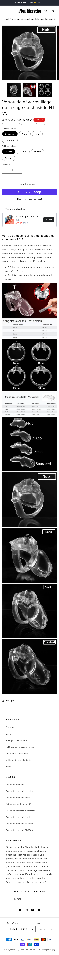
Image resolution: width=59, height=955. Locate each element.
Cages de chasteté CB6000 (19, 830)
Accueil (5, 19)
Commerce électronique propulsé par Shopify (37, 950)
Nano (24, 134)
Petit (37, 134)
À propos (10, 727)
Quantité (6, 164)
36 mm (8, 152)
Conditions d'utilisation (17, 753)
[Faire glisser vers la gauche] (3, 90)
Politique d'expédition (16, 740)
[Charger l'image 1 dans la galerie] (14, 90)
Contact (9, 734)
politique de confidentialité (19, 760)
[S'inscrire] (44, 899)
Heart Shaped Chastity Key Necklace (28, 216)
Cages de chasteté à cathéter (20, 811)
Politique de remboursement (20, 747)
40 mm (23, 152)
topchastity (14, 950)
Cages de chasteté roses (18, 797)
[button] (6, 11)
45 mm (37, 152)
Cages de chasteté (15, 784)
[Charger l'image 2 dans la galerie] (29, 90)
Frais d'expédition (21, 124)
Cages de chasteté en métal (20, 823)
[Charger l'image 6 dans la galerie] (45, 90)
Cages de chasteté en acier (19, 791)
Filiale (9, 766)
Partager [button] (9, 700)
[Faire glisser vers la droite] (56, 90)
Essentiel (10, 134)
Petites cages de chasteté (18, 804)
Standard (10, 140)
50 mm (8, 158)
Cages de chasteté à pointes (20, 817)
